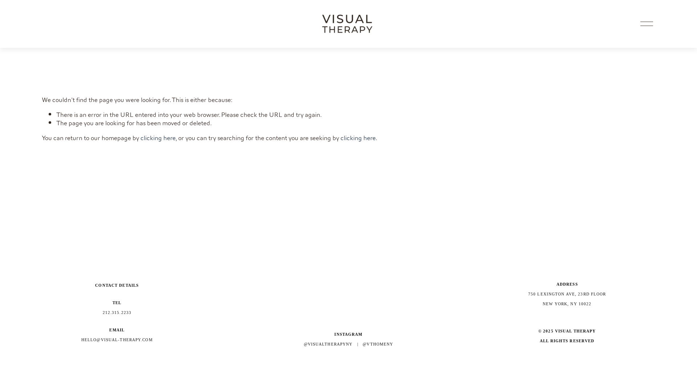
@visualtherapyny (328, 344)
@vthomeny (378, 344)
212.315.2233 (117, 312)
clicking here (158, 137)
